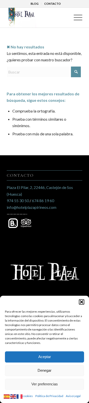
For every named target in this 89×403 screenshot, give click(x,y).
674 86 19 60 (43, 200)
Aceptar (44, 357)
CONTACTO (52, 3)
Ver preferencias (44, 384)
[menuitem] (34, 3)
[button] (81, 301)
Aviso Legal (73, 396)
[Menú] (75, 18)
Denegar (44, 370)
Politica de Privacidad (49, 396)
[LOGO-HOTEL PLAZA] (37, 18)
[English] (13, 396)
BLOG (35, 3)
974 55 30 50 (18, 200)
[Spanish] (7, 396)
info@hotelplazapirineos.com (31, 207)
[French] (20, 396)
